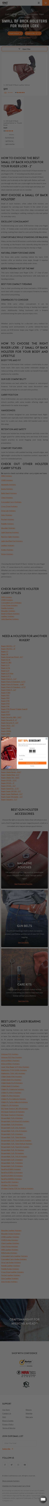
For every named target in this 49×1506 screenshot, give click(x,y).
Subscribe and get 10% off (32, 763)
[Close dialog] (46, 739)
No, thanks (32, 765)
